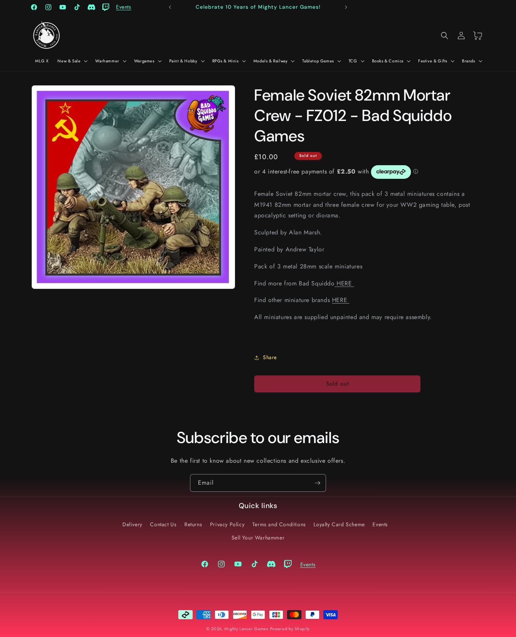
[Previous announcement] (170, 7)
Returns (193, 524)
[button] (72, 61)
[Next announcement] (346, 7)
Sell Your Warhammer (258, 537)
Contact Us (163, 524)
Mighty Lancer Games (246, 629)
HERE (344, 283)
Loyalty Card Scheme (339, 524)
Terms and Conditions (279, 524)
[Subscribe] (317, 483)
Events (380, 524)
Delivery (132, 524)
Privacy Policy (227, 524)
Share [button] (270, 357)
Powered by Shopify (290, 629)
